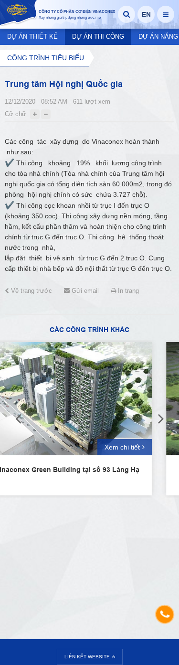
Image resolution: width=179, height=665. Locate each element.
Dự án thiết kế (32, 36)
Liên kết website (87, 656)
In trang (127, 290)
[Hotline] (164, 614)
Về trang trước (30, 290)
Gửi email (84, 290)
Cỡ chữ (15, 114)
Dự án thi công (98, 36)
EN (146, 14)
